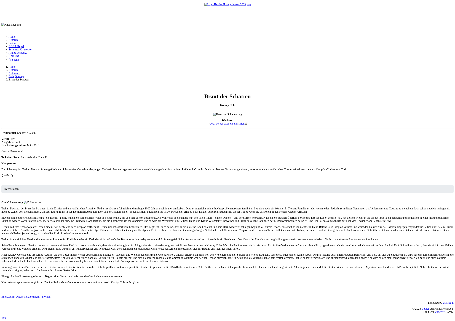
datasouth (448, 302)
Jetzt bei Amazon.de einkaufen (227, 123)
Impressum (7, 296)
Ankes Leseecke (18, 52)
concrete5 (440, 311)
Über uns (14, 55)
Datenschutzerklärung (28, 296)
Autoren (13, 39)
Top (3, 317)
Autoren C (14, 73)
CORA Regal (16, 46)
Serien (12, 43)
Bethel (425, 308)
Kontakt (46, 296)
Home (12, 36)
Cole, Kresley (16, 76)
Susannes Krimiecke (20, 49)
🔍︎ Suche (14, 59)
